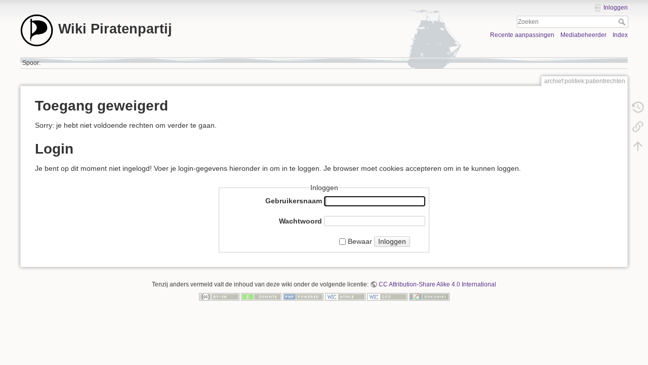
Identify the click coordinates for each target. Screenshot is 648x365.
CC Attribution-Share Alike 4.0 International (437, 284)
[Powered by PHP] (303, 296)
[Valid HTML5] (345, 296)
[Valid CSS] (387, 296)
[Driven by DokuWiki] (429, 296)
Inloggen (392, 241)
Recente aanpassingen (522, 35)
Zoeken (623, 21)
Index (620, 35)
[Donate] (261, 296)
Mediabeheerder (583, 35)
